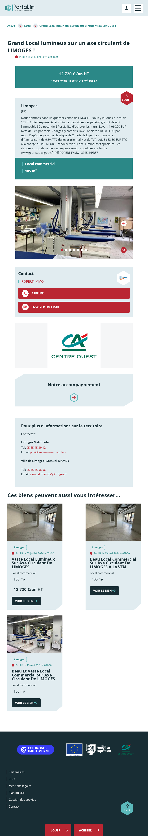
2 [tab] (66, 250)
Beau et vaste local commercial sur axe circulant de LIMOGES (33, 674)
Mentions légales (20, 786)
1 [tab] (62, 250)
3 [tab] (70, 250)
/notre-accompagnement (74, 395)
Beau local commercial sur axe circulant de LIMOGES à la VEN (113, 562)
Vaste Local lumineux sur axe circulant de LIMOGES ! (33, 562)
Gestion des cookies (22, 800)
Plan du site (17, 793)
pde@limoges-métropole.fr (48, 452)
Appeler (37, 293)
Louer (27, 25)
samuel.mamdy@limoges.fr (48, 474)
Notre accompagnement (74, 384)
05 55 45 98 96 (36, 470)
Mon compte (127, 7)
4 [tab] (74, 250)
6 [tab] (82, 250)
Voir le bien (24, 601)
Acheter (85, 830)
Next (124, 223)
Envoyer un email (45, 307)
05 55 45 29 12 (36, 448)
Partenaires (17, 772)
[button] (74, 222)
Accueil (11, 25)
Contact (14, 806)
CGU (12, 779)
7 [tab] (86, 250)
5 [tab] (78, 250)
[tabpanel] (74, 222)
